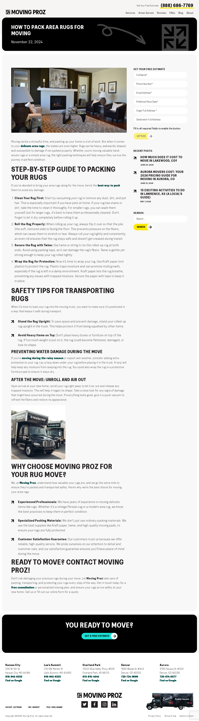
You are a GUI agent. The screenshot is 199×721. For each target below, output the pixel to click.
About (190, 13)
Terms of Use (170, 716)
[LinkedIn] (114, 704)
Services (130, 13)
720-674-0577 (168, 677)
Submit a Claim (187, 716)
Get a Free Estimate (97, 636)
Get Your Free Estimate (147, 5)
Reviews (161, 13)
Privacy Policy (154, 716)
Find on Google (13, 680)
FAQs (172, 13)
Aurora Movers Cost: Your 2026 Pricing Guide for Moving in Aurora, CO (162, 175)
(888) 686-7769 (177, 5)
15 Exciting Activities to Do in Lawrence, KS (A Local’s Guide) (162, 194)
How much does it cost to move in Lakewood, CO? (161, 159)
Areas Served (146, 13)
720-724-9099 (129, 677)
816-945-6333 (13, 677)
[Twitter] (84, 704)
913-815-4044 (91, 677)
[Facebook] (94, 704)
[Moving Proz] (25, 12)
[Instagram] (104, 704)
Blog (180, 13)
